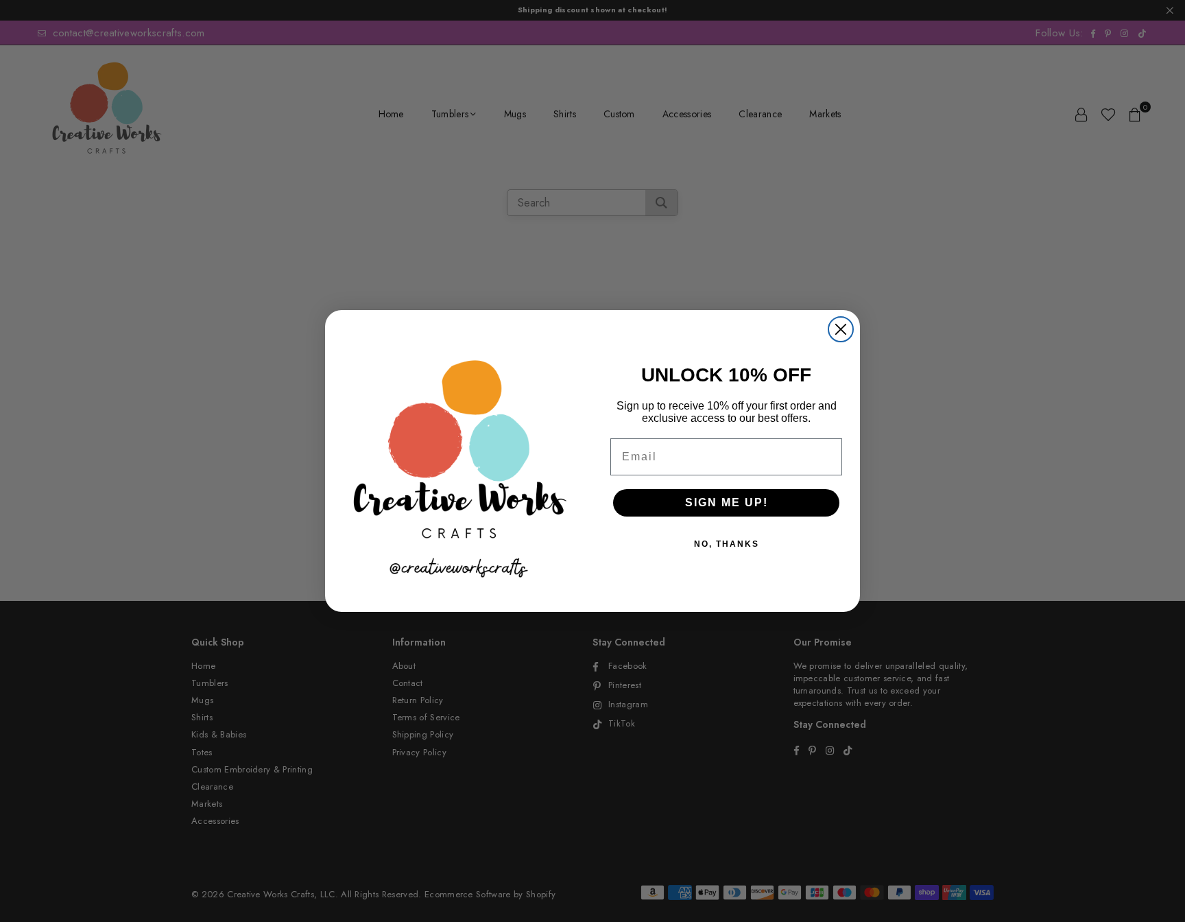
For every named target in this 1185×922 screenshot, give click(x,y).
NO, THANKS (726, 544)
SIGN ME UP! (726, 502)
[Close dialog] (840, 329)
